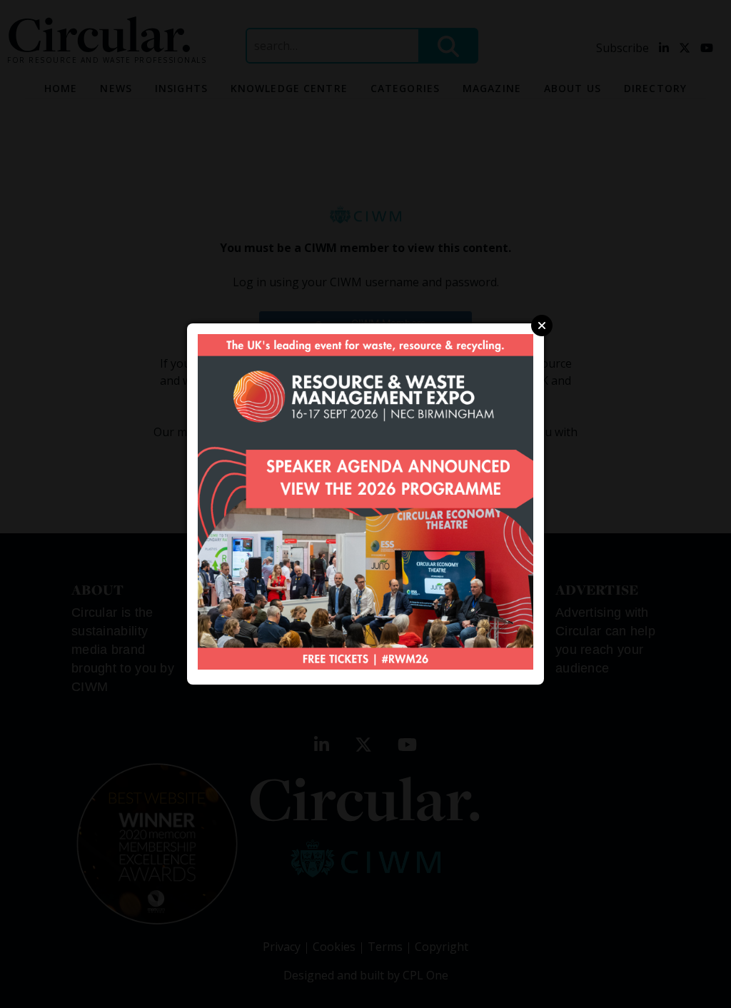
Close (542, 325)
